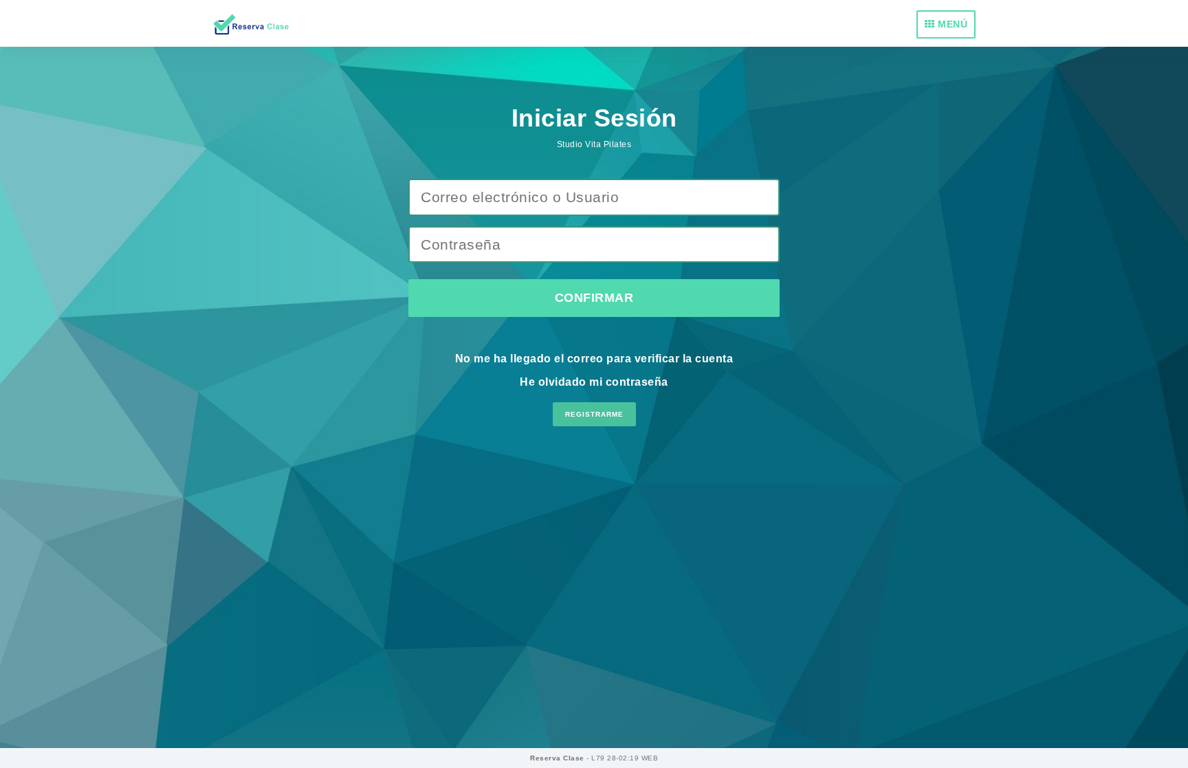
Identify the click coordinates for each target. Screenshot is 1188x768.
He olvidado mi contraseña (594, 381)
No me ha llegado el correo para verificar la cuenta (594, 358)
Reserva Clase (558, 758)
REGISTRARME (594, 414)
